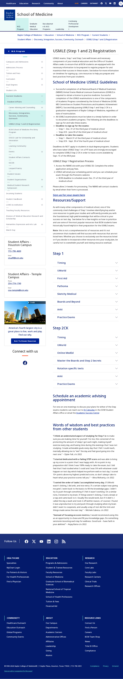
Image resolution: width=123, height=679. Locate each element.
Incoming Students (14, 193)
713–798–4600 (14, 251)
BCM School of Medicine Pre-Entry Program (23, 130)
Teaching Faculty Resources (18, 210)
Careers (88, 632)
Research (36, 3)
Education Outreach (16, 627)
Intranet (115, 666)
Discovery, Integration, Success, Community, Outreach (58, 39)
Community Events (15, 636)
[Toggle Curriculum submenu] (42, 79)
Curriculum (10, 79)
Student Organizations (16, 179)
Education (23, 3)
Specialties (11, 563)
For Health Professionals (18, 577)
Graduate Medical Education (34, 26)
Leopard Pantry (15, 168)
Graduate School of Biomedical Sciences (60, 583)
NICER (11, 163)
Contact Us (90, 623)
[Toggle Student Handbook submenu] (42, 199)
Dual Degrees (12, 85)
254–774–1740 (14, 283)
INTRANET (94, 3)
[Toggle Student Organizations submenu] (42, 179)
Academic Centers (54, 632)
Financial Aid (51, 606)
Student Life (11, 90)
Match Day (10, 230)
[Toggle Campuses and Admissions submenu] (42, 62)
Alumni (49, 655)
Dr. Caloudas (89, 410)
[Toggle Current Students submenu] (42, 96)
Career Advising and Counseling (22, 107)
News (87, 641)
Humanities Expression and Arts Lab (21, 224)
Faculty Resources (54, 572)
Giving (49, 650)
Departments (52, 627)
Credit (32, 302)
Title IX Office (91, 646)
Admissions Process (14, 67)
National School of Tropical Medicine (58, 591)
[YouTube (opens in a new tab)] (110, 3)
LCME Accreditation (14, 205)
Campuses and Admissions (17, 62)
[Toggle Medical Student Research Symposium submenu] (42, 187)
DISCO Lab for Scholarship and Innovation (22, 139)
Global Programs (14, 632)
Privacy (105, 666)
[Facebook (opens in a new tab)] (102, 3)
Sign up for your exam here (69, 195)
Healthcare (11, 3)
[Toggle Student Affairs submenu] (42, 102)
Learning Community (17, 146)
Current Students (100, 35)
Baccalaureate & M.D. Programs (48, 26)
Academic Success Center (87, 413)
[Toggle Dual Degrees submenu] (42, 85)
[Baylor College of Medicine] (9, 15)
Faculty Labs (90, 572)
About (60, 3)
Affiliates (50, 641)
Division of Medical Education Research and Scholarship (24, 217)
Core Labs (89, 567)
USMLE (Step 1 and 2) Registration (101, 39)
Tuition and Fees (13, 73)
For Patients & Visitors (17, 572)
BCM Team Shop (92, 636)
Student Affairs (24, 39)
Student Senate (13, 174)
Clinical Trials (91, 581)
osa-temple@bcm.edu (18, 290)
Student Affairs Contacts (19, 157)
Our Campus (51, 623)
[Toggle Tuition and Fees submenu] (42, 73)
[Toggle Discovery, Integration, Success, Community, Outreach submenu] (42, 116)
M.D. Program (20, 27)
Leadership (59, 29)
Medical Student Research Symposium (18, 186)
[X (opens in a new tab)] (106, 3)
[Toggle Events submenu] (42, 152)
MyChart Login (13, 567)
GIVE (76, 3)
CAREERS (84, 3)
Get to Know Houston (25, 341)
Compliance (90, 650)
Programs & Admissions (56, 563)
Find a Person (91, 627)
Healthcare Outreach (16, 623)
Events (11, 151)
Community (49, 3)
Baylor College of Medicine (30, 35)
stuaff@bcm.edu (15, 258)
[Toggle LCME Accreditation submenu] (42, 205)
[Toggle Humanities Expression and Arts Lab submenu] (42, 224)
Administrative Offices (56, 636)
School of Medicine (65, 35)
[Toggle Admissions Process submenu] (42, 67)
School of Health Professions (59, 597)
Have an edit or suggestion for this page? (18, 671)
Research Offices (92, 586)
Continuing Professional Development (73, 25)
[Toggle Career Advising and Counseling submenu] (42, 107)
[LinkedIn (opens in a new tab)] (115, 3)
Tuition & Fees (52, 601)
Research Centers (93, 577)
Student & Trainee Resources (59, 567)
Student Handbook (14, 199)
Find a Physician (14, 581)
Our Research (91, 563)
